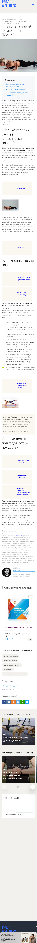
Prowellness (18, 536)
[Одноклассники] (13, 804)
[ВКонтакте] (9, 804)
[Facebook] (5, 804)
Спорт (5, 734)
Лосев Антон (18, 570)
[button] (4, 617)
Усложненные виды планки (15, 90)
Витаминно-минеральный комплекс (18, 628)
